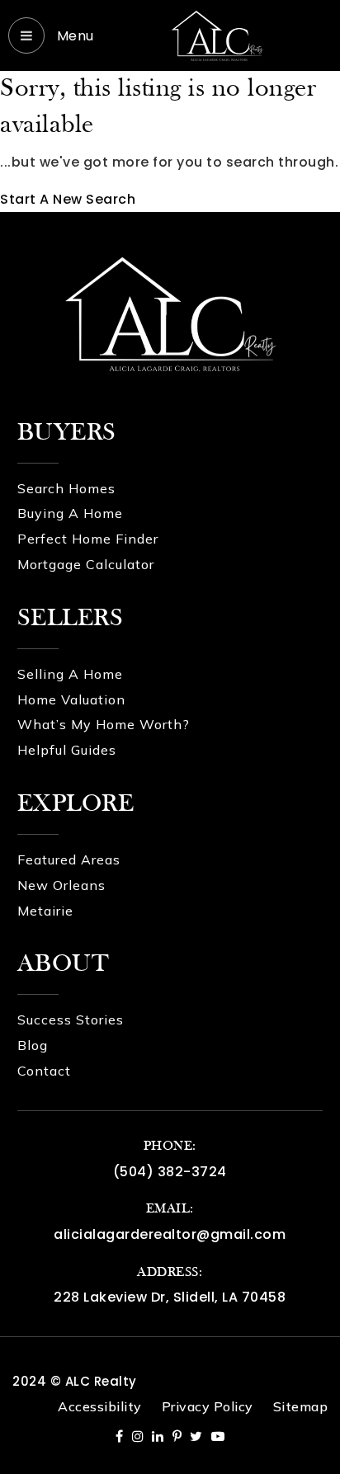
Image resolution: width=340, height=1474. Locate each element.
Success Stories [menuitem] (70, 1019)
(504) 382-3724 (170, 1171)
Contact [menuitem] (44, 1070)
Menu (73, 35)
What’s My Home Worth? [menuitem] (103, 724)
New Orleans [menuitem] (61, 885)
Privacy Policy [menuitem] (207, 1406)
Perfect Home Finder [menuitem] (87, 538)
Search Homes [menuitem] (66, 488)
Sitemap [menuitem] (300, 1406)
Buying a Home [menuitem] (70, 513)
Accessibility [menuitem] (100, 1406)
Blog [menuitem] (32, 1045)
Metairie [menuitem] (45, 910)
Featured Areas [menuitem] (68, 859)
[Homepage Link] (217, 34)
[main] (170, 141)
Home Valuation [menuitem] (71, 699)
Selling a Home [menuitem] (70, 674)
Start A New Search (67, 199)
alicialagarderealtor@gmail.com (170, 1234)
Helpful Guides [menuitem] (66, 750)
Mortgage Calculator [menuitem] (85, 564)
